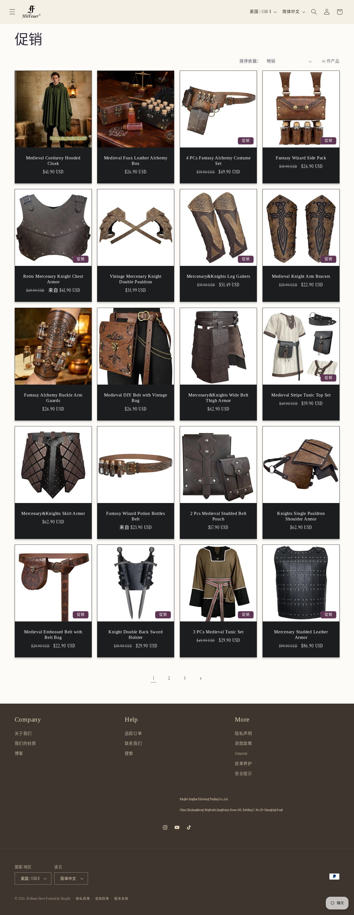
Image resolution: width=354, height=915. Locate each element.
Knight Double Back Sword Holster (136, 634)
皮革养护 (243, 764)
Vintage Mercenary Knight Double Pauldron (136, 279)
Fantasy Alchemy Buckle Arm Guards (53, 398)
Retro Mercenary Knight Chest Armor (53, 279)
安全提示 (243, 774)
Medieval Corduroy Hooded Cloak (53, 160)
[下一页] (200, 678)
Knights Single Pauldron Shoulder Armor (301, 516)
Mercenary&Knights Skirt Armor (53, 513)
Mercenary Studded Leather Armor (301, 634)
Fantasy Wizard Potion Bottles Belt (135, 516)
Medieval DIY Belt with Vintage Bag (135, 398)
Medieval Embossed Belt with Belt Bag (53, 634)
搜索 (129, 753)
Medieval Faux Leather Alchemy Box (136, 160)
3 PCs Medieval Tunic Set (218, 631)
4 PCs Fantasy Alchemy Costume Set (218, 160)
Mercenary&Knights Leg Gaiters (218, 276)
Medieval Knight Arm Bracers (301, 276)
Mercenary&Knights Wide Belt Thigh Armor (218, 398)
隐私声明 (243, 734)
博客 (19, 753)
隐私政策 (83, 899)
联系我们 (133, 743)
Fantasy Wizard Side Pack (301, 157)
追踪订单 (133, 734)
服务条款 (121, 899)
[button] (12, 12)
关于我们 (23, 734)
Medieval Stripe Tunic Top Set (301, 395)
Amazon (241, 753)
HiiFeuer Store (36, 899)
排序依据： (250, 61)
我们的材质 (25, 743)
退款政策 (243, 743)
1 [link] (153, 678)
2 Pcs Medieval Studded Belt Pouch (218, 516)
